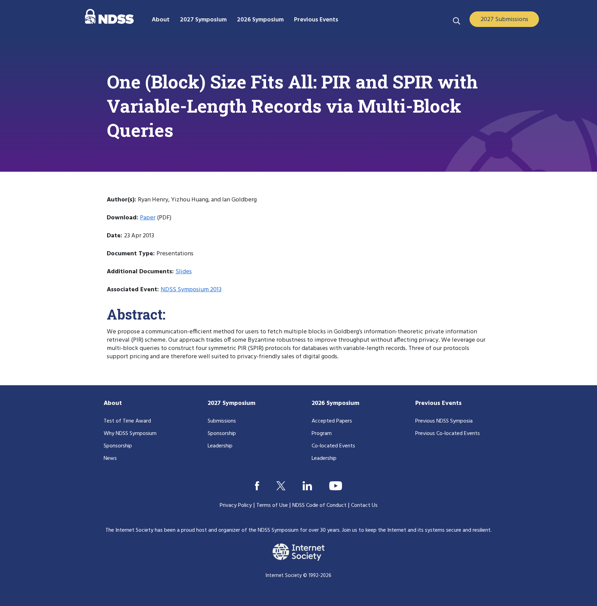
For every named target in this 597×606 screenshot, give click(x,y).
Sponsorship (118, 446)
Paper (147, 218)
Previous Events (438, 403)
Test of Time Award (127, 421)
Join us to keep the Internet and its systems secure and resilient (416, 530)
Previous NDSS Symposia (444, 421)
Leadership (220, 446)
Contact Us (364, 505)
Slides (184, 272)
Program (322, 433)
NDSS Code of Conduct (319, 505)
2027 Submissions (504, 20)
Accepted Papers (332, 421)
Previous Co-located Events (447, 433)
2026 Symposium (335, 403)
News (110, 458)
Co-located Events (333, 446)
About (113, 403)
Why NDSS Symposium (130, 433)
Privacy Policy (236, 505)
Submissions (222, 421)
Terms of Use (272, 505)
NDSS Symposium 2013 (191, 290)
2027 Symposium (231, 403)
